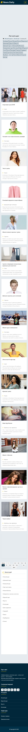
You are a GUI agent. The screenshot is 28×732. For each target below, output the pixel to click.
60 (17, 565)
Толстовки (16, 52)
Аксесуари (5, 604)
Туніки (21, 52)
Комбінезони (20, 45)
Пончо (8, 50)
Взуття (5, 600)
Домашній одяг (7, 580)
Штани (19, 41)
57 (6, 565)
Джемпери (6, 43)
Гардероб (5, 611)
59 (13, 565)
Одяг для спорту (7, 587)
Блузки (10, 41)
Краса (4, 614)
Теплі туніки (6, 168)
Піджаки (25, 48)
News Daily (8, 2)
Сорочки (18, 50)
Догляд (5, 57)
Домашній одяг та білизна (9, 45)
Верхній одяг (6, 597)
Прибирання (6, 617)
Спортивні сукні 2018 (9, 104)
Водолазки (24, 41)
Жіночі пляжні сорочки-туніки (11, 232)
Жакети (16, 43)
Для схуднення (7, 607)
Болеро (15, 41)
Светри (5, 52)
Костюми (16, 48)
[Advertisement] (14, 21)
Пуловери (13, 50)
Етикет (5, 621)
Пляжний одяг (6, 583)
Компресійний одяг (8, 48)
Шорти (19, 54)
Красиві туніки (7, 391)
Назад (3, 563)
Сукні (4, 50)
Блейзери (5, 41)
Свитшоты (10, 52)
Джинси (12, 43)
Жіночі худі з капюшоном (10, 327)
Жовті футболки (7, 423)
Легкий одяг (6, 576)
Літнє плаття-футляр (9, 359)
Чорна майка (6, 518)
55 (25, 563)
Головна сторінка (5, 716)
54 (22, 563)
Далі (14, 567)
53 (18, 563)
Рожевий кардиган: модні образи (12, 200)
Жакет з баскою (7, 455)
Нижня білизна (7, 590)
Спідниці (23, 54)
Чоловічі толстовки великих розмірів (14, 136)
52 (15, 563)
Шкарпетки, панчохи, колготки (11, 594)
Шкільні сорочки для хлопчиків (12, 295)
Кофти (20, 48)
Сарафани (23, 50)
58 (10, 565)
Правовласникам (5, 719)
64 (23, 565)
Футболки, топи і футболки (9, 54)
